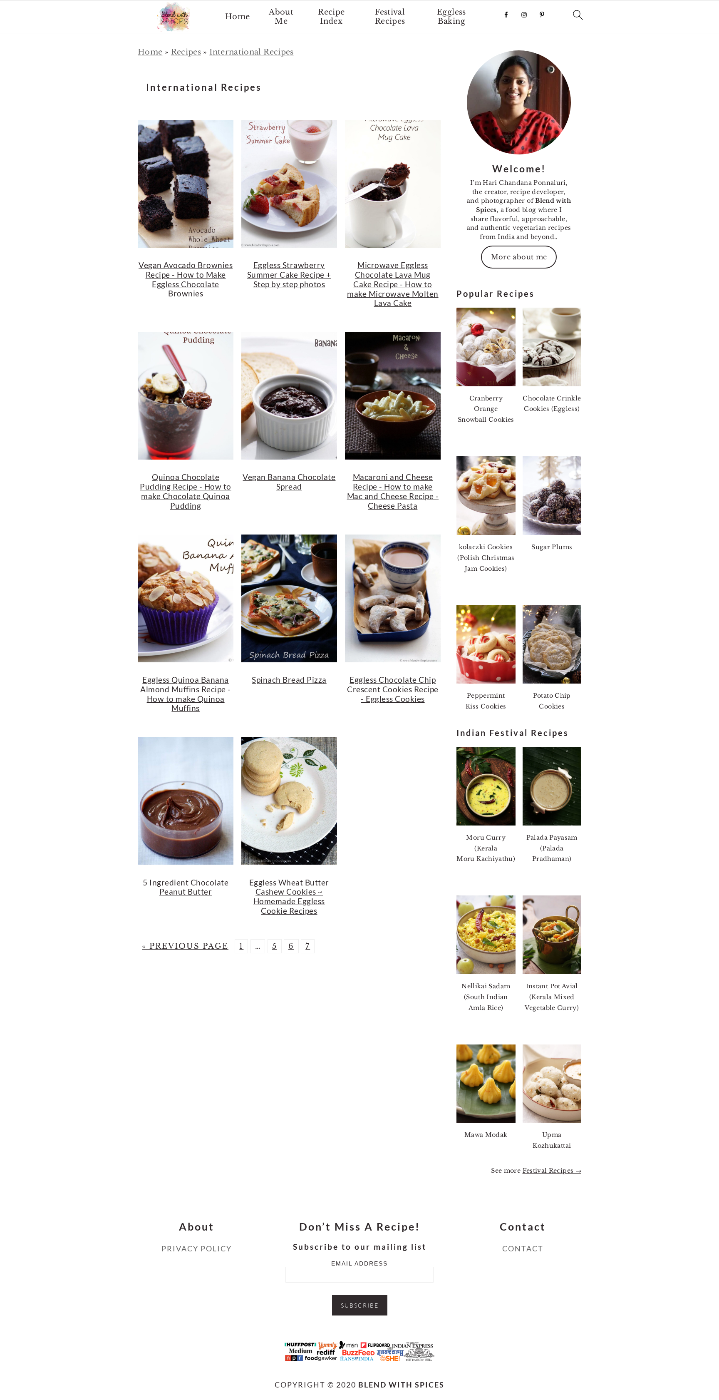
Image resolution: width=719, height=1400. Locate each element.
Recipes (186, 52)
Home (237, 16)
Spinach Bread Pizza (289, 679)
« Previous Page (185, 946)
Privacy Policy (196, 1248)
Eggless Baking (451, 17)
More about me (519, 257)
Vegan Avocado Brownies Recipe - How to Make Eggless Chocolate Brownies (186, 279)
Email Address (359, 1263)
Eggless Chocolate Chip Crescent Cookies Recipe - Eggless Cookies (393, 689)
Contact (522, 1248)
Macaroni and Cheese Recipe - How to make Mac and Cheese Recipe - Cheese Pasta (393, 491)
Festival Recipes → (552, 1170)
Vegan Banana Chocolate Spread (289, 481)
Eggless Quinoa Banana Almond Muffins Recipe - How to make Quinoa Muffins (185, 694)
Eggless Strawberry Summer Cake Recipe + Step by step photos (289, 274)
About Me (281, 17)
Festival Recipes (390, 17)
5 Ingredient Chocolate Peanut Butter (185, 887)
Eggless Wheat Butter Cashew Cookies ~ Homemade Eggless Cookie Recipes (289, 896)
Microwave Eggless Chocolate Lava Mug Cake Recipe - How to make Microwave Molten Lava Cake (393, 284)
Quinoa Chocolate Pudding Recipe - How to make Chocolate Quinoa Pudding (185, 491)
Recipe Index (331, 17)
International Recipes (251, 52)
